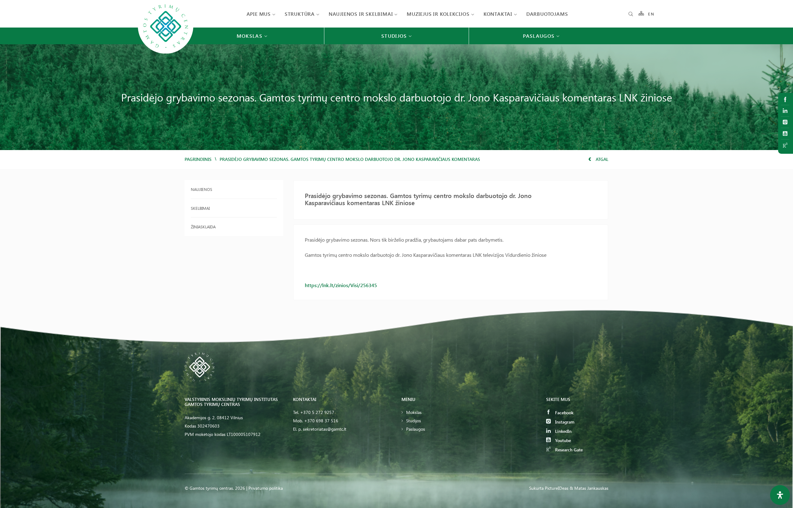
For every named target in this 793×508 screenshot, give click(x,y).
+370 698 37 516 (321, 421)
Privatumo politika (265, 488)
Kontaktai (498, 14)
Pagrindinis (198, 159)
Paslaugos (415, 429)
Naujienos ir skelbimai (361, 14)
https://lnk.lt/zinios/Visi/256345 (341, 285)
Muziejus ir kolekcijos (438, 14)
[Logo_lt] (165, 53)
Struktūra (300, 14)
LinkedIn (563, 431)
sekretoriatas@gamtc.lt (324, 429)
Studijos (413, 421)
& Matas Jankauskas (589, 488)
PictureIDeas (556, 488)
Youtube (562, 440)
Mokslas (414, 412)
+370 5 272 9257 (317, 412)
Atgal (601, 159)
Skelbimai (200, 208)
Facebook (563, 412)
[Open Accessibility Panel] (780, 495)
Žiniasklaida (203, 226)
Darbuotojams (547, 14)
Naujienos (201, 189)
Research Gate (568, 450)
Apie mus (259, 14)
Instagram (564, 422)
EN (651, 13)
